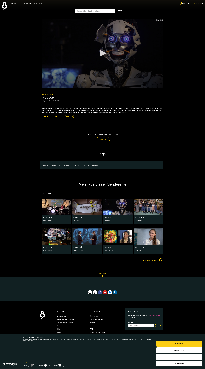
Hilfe (58, 329)
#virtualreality (78, 250)
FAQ (91, 329)
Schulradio (138, 220)
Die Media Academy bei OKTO (67, 322)
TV (21, 3)
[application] (102, 53)
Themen (120, 11)
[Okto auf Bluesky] (110, 292)
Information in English (97, 332)
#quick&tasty (108, 250)
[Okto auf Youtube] (105, 292)
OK (158, 325)
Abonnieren (58, 116)
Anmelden (103, 139)
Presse (92, 326)
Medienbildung (48, 250)
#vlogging (138, 250)
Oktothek (14, 3)
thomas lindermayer (92, 165)
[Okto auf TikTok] (95, 292)
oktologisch (47, 94)
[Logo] (159, 20)
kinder (67, 165)
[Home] (42, 319)
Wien (46, 165)
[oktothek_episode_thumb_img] (56, 207)
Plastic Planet (47, 220)
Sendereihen (61, 316)
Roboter (107, 220)
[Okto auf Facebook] (100, 292)
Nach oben (102, 274)
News (59, 326)
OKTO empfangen (96, 319)
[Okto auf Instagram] (90, 292)
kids (77, 165)
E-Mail (130, 322)
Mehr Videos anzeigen (150, 260)
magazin (56, 165)
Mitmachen (28, 3)
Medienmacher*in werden (66, 319)
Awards (59, 332)
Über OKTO (94, 316)
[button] (102, 53)
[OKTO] (4, 8)
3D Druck (76, 220)
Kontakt (92, 322)
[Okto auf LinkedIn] (115, 292)
